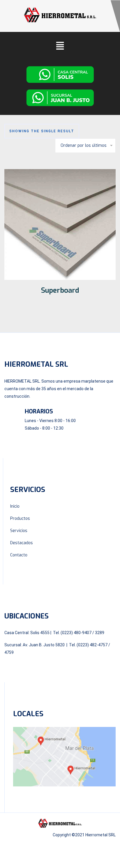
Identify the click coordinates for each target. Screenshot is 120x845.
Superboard (60, 290)
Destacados (21, 543)
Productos (20, 518)
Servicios (18, 530)
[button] (60, 45)
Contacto (18, 555)
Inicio (15, 506)
